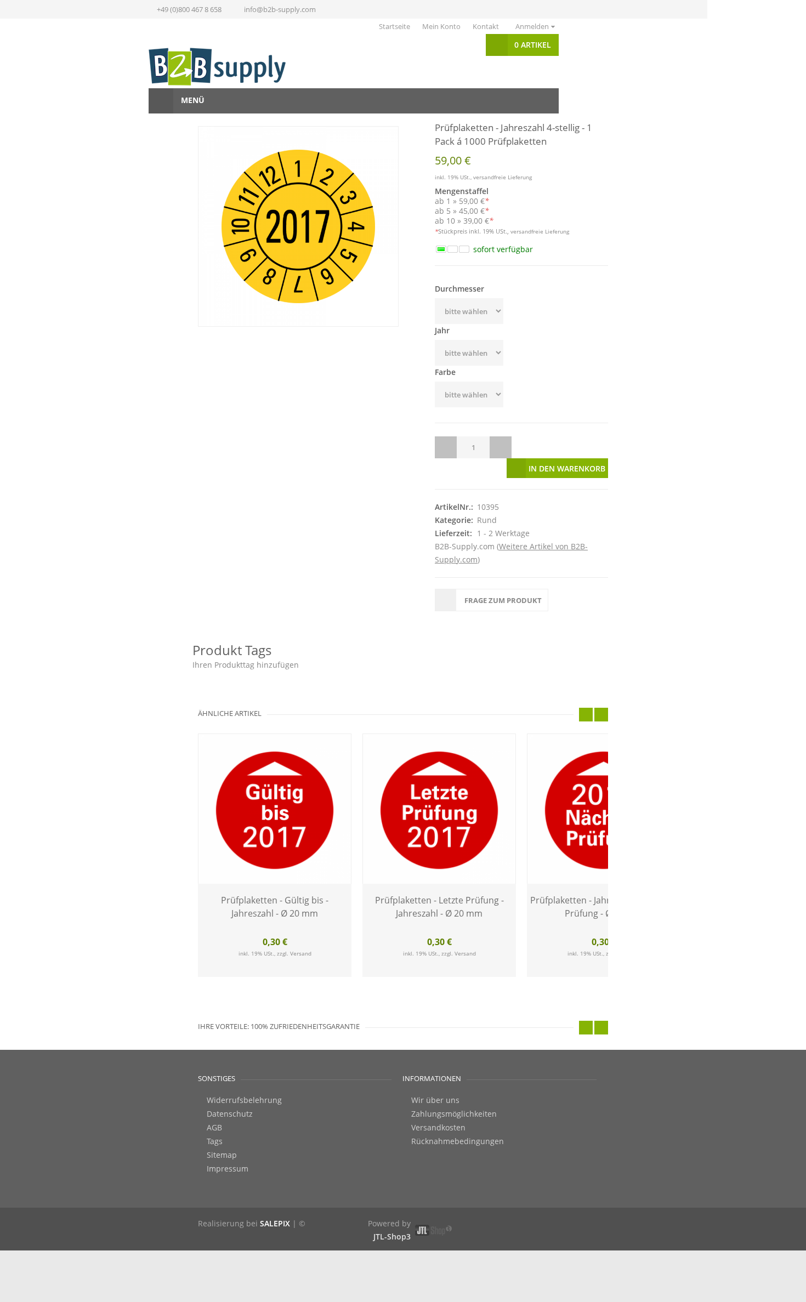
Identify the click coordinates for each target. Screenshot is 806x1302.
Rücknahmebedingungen (457, 1119)
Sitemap (222, 1133)
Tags (215, 1119)
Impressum (227, 1147)
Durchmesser (459, 288)
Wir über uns (435, 1078)
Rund (487, 498)
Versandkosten (438, 1106)
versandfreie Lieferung (502, 177)
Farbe (445, 372)
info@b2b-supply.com (280, 9)
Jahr (442, 330)
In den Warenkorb (567, 446)
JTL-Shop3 (392, 1214)
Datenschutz (230, 1092)
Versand (300, 931)
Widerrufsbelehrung (244, 1078)
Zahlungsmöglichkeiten (454, 1092)
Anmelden (532, 26)
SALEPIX (275, 1201)
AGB (214, 1106)
